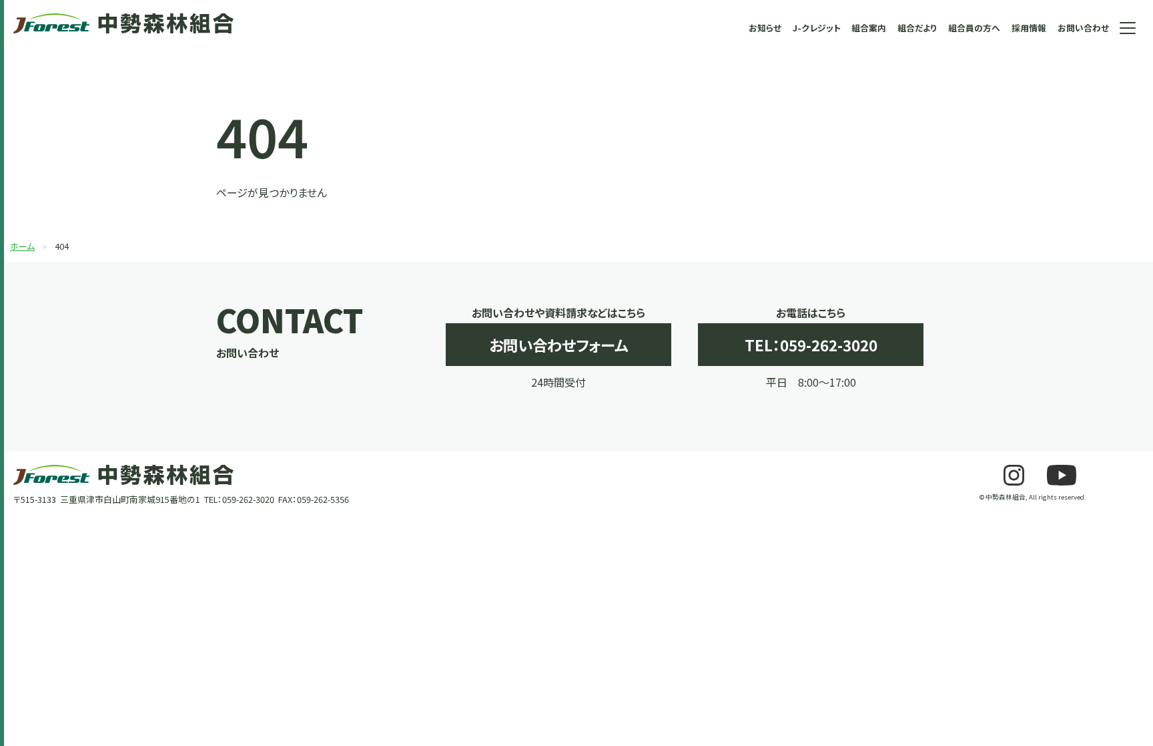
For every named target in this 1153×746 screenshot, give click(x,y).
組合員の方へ (974, 27)
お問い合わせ (1083, 27)
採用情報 (1029, 27)
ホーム (22, 246)
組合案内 (868, 27)
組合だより (917, 27)
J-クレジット (817, 27)
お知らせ (765, 27)
